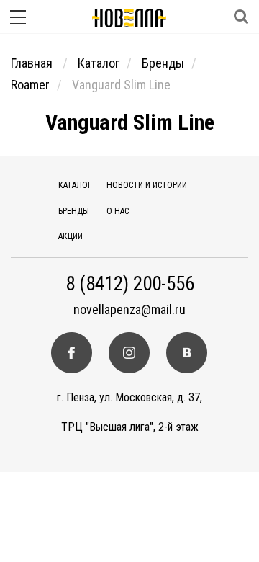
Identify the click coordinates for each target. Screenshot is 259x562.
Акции (70, 236)
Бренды (163, 63)
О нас (117, 211)
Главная (33, 63)
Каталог (98, 63)
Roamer (30, 84)
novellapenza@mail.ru (129, 310)
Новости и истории (146, 185)
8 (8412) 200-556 (129, 284)
